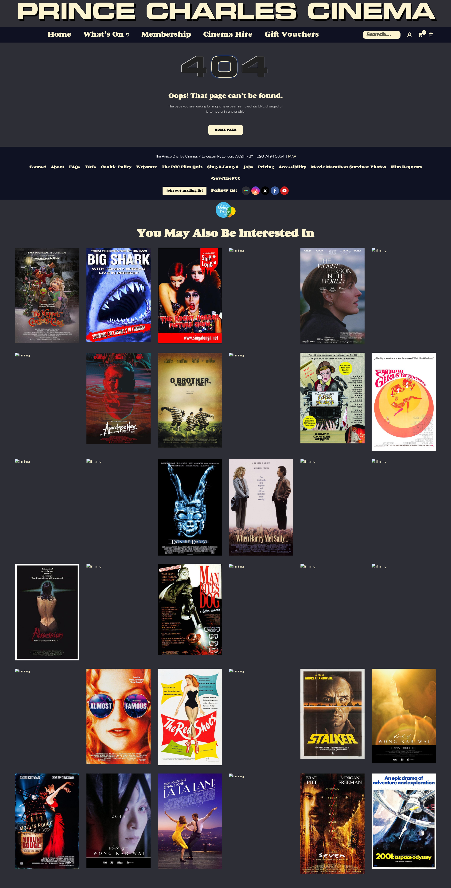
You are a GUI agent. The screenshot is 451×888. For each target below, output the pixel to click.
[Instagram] (255, 190)
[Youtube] (284, 190)
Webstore (146, 167)
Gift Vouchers (292, 34)
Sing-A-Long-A (223, 167)
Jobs (248, 167)
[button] (106, 34)
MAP (292, 156)
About (57, 167)
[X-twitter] (265, 190)
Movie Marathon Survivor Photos (348, 167)
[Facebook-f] (275, 190)
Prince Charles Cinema (225, 13)
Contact (37, 167)
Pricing (266, 167)
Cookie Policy (116, 167)
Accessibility (292, 167)
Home (59, 34)
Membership (166, 34)
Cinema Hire (228, 34)
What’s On (103, 34)
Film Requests (406, 167)
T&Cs (90, 167)
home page (226, 129)
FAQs (74, 167)
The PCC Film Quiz (182, 167)
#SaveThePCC (225, 178)
